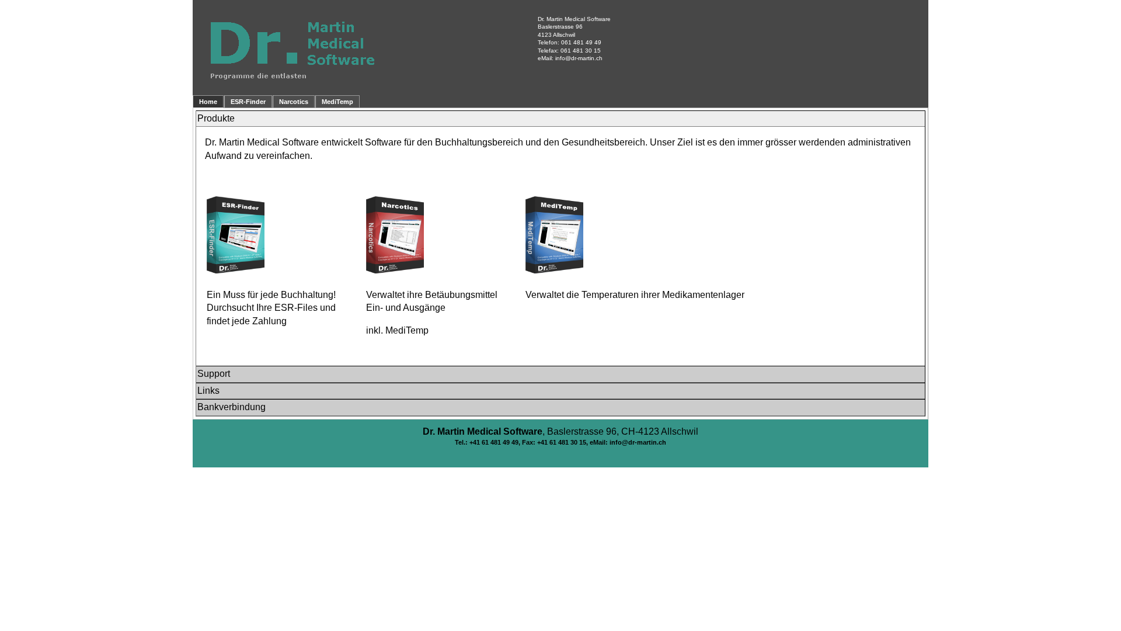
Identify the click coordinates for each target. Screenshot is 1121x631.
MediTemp (337, 101)
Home (208, 101)
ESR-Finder (248, 101)
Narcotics (293, 101)
